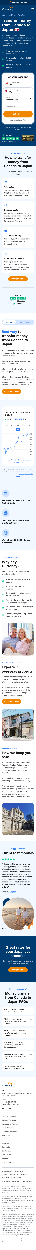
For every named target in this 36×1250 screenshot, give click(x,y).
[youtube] (10, 1108)
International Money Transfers (13, 15)
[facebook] (3, 1108)
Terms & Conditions (8, 1174)
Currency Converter (9, 1132)
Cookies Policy (19, 1171)
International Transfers (10, 1124)
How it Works (7, 1155)
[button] (32, 8)
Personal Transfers (9, 1116)
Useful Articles (7, 1128)
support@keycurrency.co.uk (11, 1104)
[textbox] (13, 83)
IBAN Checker (7, 1135)
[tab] (18, 114)
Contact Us (6, 1147)
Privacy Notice (7, 1171)
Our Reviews (6, 1151)
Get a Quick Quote (18, 279)
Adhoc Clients (16, 1177)
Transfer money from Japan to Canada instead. (18, 128)
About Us (5, 1143)
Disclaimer (5, 1177)
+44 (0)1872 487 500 (9, 1102)
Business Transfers (9, 1120)
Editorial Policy (22, 1174)
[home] (7, 1085)
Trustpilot (12, 892)
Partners (5, 1159)
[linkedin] (6, 1108)
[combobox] (18, 83)
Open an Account (8, 1162)
